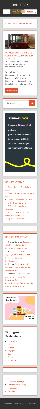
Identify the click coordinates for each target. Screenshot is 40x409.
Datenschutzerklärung (17, 384)
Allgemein (18, 64)
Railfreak (20, 4)
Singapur (11, 350)
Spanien (11, 354)
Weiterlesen (11, 90)
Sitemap (11, 391)
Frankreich (12, 341)
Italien (10, 344)
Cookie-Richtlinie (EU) (16, 381)
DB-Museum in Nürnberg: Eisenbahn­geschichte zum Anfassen (19, 55)
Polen (10, 357)
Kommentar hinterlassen (14, 67)
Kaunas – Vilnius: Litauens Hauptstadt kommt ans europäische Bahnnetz (17, 215)
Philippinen (12, 360)
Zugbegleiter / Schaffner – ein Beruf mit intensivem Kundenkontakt (19, 245)
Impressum (12, 388)
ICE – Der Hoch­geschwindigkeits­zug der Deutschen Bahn (17, 267)
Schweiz (11, 347)
